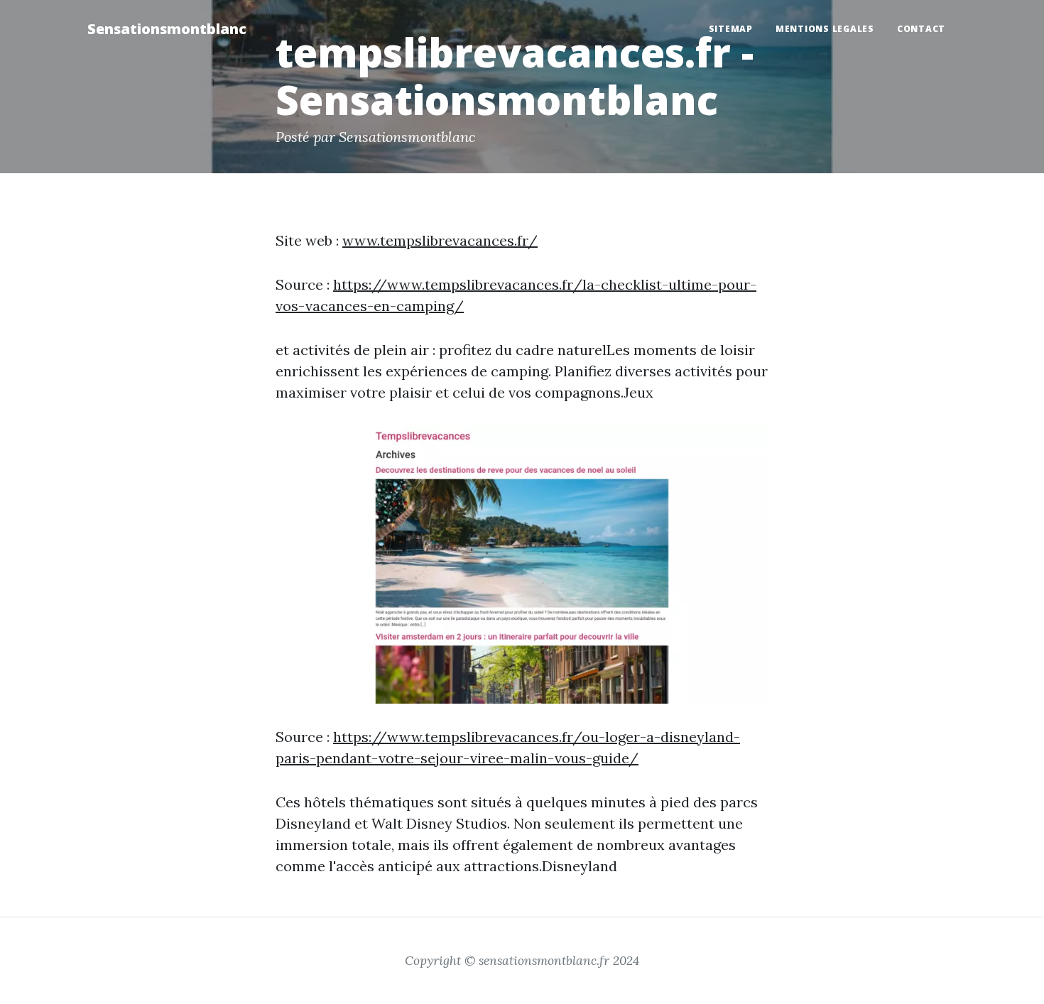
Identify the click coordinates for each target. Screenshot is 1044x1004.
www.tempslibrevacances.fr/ (440, 240)
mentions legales (825, 29)
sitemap (731, 29)
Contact (921, 29)
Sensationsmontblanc (166, 28)
